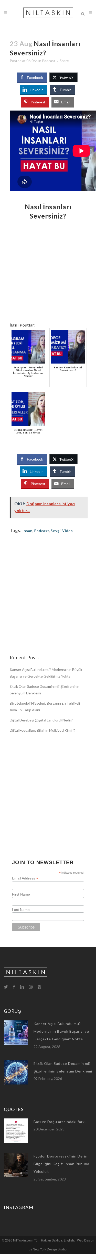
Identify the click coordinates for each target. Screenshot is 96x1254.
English (68, 1240)
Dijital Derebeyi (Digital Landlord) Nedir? (41, 720)
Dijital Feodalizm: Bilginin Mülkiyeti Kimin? (42, 730)
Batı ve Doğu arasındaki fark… (61, 1121)
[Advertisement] (48, 274)
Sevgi (56, 530)
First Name (21, 894)
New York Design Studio (50, 1249)
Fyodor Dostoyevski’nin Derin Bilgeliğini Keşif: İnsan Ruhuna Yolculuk (61, 1164)
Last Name (21, 910)
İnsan (28, 530)
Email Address (25, 878)
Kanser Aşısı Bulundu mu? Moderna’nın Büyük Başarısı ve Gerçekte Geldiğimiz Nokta (61, 1031)
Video (67, 530)
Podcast (48, 60)
